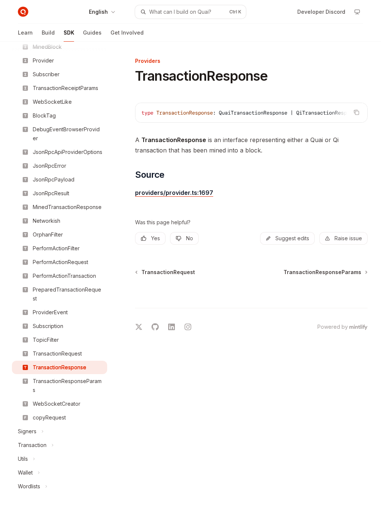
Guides (92, 32)
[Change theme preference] (357, 12)
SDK (69, 32)
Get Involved (127, 32)
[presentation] (65, 275)
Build (48, 32)
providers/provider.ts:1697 (174, 192)
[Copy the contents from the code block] (356, 112)
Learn (25, 32)
